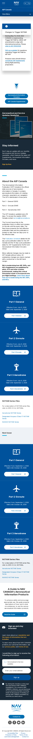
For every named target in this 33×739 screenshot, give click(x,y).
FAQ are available (11, 50)
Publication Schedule (12, 239)
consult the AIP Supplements (15, 61)
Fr (25, 3)
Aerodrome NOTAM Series (11, 413)
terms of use (23, 647)
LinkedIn (23, 722)
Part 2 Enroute (12, 352)
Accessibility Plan (13, 733)
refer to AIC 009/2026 (13, 46)
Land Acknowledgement (11, 736)
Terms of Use (23, 735)
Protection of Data (11, 735)
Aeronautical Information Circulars (16, 96)
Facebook (14, 722)
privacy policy (10, 647)
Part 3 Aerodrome (13, 389)
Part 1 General (12, 315)
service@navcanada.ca (22, 218)
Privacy (23, 733)
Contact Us (25, 736)
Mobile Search (29, 3)
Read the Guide (8, 614)
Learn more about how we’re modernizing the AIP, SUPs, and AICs (16, 278)
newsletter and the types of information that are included (15, 637)
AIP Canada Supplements (16, 101)
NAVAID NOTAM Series (10, 422)
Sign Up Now (6, 164)
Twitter (10, 722)
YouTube (19, 722)
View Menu (6, 14)
